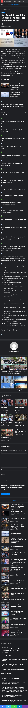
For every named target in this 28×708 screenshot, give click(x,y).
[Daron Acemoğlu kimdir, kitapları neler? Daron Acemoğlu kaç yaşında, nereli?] (5, 633)
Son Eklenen (14, 500)
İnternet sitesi (4, 480)
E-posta (3, 474)
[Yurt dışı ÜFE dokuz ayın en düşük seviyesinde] (5, 548)
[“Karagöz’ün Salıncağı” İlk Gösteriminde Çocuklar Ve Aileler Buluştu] (5, 527)
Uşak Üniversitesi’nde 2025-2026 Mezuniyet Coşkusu (20, 431)
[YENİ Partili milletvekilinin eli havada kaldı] (7, 402)
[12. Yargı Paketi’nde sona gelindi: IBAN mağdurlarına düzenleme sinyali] (5, 85)
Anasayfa (4, 9)
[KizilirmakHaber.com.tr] (14, 4)
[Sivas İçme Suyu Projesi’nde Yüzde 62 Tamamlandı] (5, 626)
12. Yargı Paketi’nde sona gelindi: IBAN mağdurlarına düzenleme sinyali (17, 85)
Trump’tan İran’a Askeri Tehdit (18, 618)
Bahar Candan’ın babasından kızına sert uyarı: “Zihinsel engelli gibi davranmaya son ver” (18, 562)
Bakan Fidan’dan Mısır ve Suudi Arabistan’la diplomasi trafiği (18, 513)
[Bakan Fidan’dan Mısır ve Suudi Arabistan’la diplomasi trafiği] (5, 513)
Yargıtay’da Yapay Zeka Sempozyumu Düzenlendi (20, 409)
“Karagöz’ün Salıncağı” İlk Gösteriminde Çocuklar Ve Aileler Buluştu (17, 526)
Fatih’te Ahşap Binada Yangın (7, 423)
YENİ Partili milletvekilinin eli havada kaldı (5, 409)
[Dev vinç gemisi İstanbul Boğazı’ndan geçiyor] (5, 94)
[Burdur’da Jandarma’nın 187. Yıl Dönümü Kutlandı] (5, 607)
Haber (9, 9)
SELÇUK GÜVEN (6, 24)
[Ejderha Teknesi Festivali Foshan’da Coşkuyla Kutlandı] (21, 417)
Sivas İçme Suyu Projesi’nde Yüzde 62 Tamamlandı (17, 625)
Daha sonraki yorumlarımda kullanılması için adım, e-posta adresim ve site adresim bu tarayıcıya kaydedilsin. (13, 487)
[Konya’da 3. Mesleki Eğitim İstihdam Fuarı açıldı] (5, 582)
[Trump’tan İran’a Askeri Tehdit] (5, 620)
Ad (2, 469)
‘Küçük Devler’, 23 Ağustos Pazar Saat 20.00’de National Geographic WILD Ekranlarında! (18, 540)
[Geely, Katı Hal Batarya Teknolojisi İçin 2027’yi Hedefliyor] (5, 613)
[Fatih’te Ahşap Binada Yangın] (7, 417)
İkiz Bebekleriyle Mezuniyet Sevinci (6, 438)
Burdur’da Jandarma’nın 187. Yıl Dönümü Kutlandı (17, 605)
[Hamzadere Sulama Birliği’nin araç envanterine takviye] (5, 520)
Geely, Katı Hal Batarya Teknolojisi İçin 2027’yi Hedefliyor (16, 613)
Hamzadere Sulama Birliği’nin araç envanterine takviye (16, 1)
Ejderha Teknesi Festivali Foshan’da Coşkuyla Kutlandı (20, 424)
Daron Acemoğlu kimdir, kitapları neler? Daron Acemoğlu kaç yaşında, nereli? (18, 632)
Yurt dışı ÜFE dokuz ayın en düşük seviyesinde (17, 547)
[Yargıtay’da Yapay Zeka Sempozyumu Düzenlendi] (21, 402)
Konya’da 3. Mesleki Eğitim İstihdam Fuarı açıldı (17, 581)
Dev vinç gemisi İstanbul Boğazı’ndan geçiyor (16, 532)
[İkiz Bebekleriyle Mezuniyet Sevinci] (7, 432)
